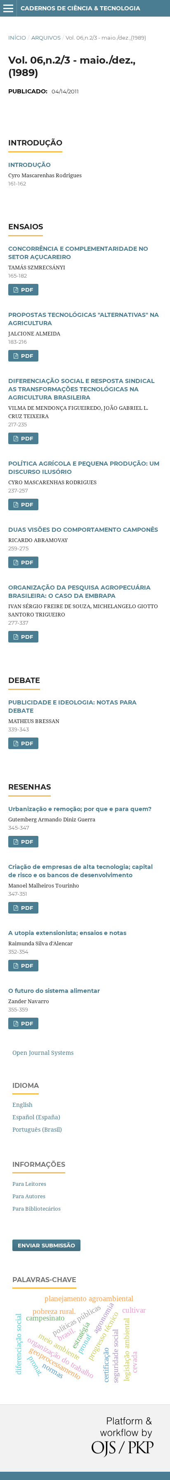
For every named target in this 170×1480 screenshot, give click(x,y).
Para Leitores (29, 1183)
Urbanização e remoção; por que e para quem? (79, 809)
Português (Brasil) (37, 1129)
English (22, 1105)
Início (17, 37)
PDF (26, 289)
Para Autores (28, 1196)
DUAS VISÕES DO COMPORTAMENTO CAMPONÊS (83, 529)
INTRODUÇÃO (29, 165)
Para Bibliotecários (36, 1208)
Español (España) (36, 1117)
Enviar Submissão (46, 1245)
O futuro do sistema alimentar (54, 991)
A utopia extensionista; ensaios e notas (67, 933)
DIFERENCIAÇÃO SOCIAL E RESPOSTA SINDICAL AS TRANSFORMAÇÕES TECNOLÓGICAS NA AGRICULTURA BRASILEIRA (81, 389)
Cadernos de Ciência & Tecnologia (80, 8)
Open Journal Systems (42, 1052)
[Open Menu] (8, 8)
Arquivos (46, 37)
